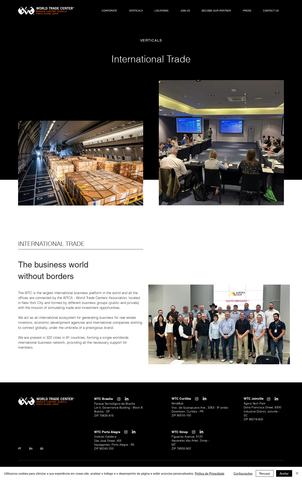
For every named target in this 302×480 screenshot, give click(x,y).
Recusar (264, 473)
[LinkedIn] (126, 399)
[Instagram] (119, 399)
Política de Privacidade (209, 473)
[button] (109, 11)
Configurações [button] (243, 473)
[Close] (297, 473)
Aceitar (284, 473)
